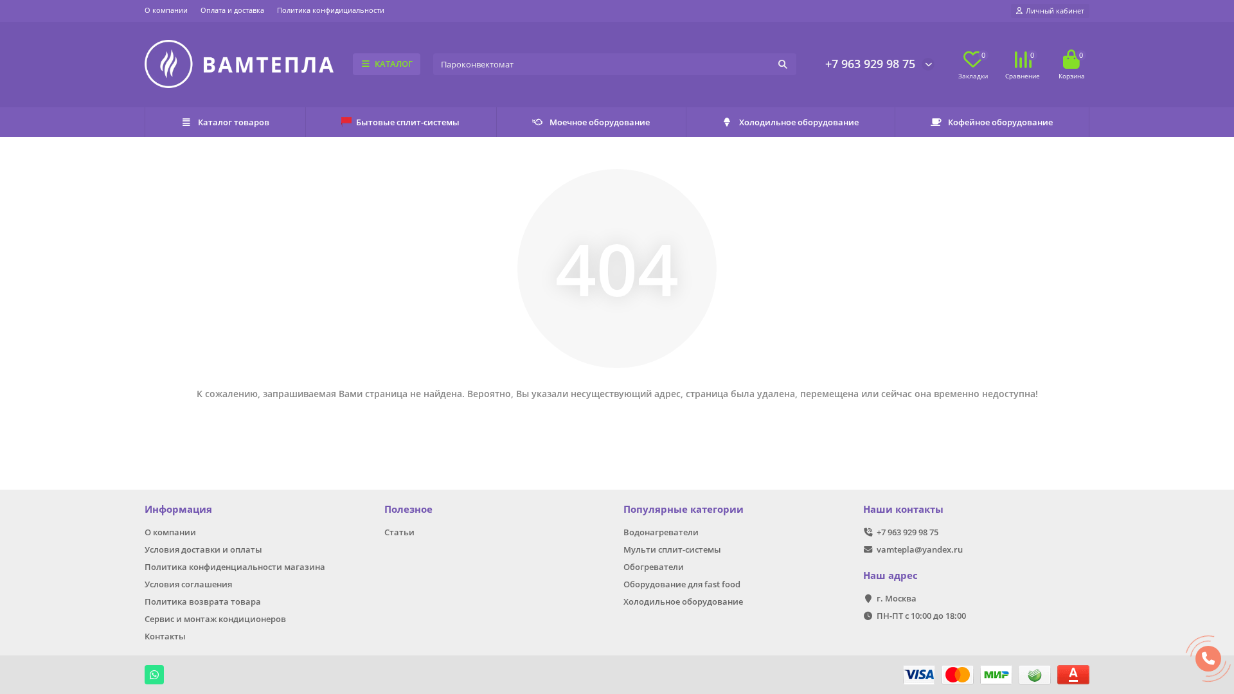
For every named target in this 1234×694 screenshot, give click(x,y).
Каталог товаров (233, 122)
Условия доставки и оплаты (203, 549)
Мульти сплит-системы (672, 549)
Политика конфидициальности (330, 10)
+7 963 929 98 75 (870, 63)
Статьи (399, 532)
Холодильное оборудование (799, 122)
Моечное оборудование (600, 122)
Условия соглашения (188, 584)
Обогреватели (653, 567)
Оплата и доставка (232, 10)
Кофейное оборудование (1000, 122)
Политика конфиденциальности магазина (235, 567)
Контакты (165, 636)
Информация (178, 509)
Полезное (408, 509)
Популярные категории (683, 509)
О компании (166, 10)
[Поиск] (783, 64)
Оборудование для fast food (681, 584)
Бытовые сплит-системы (408, 122)
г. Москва (897, 598)
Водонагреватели (661, 532)
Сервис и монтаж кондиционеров (215, 619)
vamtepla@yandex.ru (920, 549)
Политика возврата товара (203, 601)
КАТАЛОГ (394, 63)
